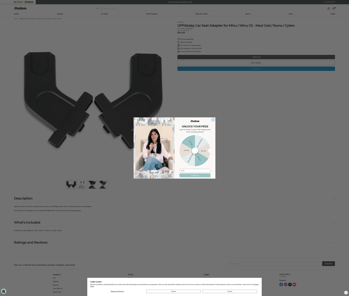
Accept (173, 291)
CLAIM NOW (195, 175)
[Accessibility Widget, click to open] (346, 293)
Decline (229, 291)
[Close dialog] (213, 119)
